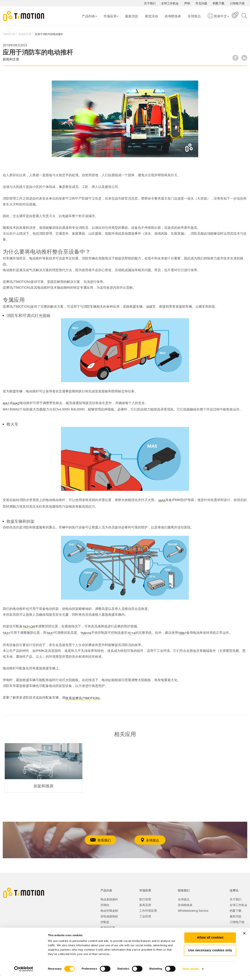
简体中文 (220, 16)
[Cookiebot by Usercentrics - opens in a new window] (24, 969)
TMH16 (85, 633)
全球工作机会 (170, 3)
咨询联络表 (173, 16)
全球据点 (194, 16)
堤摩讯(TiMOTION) (86, 698)
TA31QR (29, 626)
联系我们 (104, 840)
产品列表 (88, 16)
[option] (44, 767)
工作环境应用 (148, 910)
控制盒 (104, 922)
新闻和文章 (25, 34)
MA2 (16, 403)
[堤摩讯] (24, 16)
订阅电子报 (237, 3)
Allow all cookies (210, 937)
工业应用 (145, 916)
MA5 (161, 500)
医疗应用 (145, 899)
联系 (68, 698)
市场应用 (110, 16)
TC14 (131, 633)
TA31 (6, 633)
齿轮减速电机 (109, 916)
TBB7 (182, 633)
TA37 (50, 633)
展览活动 (151, 16)
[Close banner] (244, 933)
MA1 (6, 403)
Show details (190, 968)
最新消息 (131, 16)
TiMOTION (9, 34)
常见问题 (201, 3)
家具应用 (145, 905)
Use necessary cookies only (210, 950)
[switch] (105, 969)
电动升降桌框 (109, 910)
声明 (187, 3)
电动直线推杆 (109, 899)
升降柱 (104, 905)
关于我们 (150, 3)
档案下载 (218, 3)
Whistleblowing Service (193, 910)
